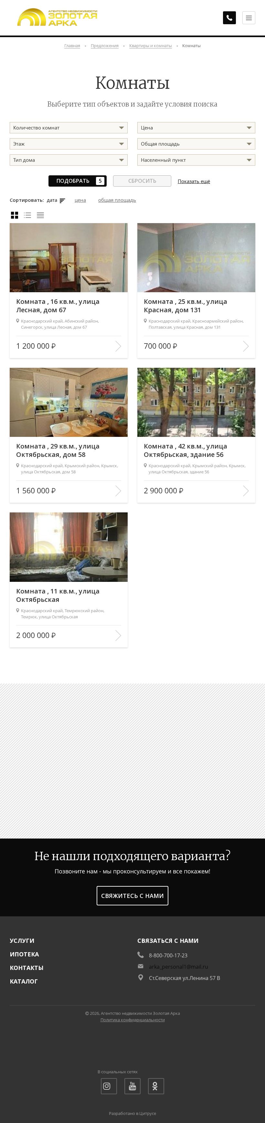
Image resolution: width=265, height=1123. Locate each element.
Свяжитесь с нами (132, 896)
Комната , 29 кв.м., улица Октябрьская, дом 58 (58, 450)
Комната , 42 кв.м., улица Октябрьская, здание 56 (185, 450)
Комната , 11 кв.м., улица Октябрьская (58, 595)
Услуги (22, 940)
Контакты (27, 968)
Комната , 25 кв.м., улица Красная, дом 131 (185, 305)
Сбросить (142, 180)
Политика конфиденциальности (133, 1020)
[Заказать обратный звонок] (229, 17)
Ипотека (24, 954)
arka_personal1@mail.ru (178, 966)
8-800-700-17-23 (168, 955)
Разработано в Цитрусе (132, 1113)
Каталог (24, 981)
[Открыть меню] (248, 17)
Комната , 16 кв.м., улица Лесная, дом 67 (58, 305)
